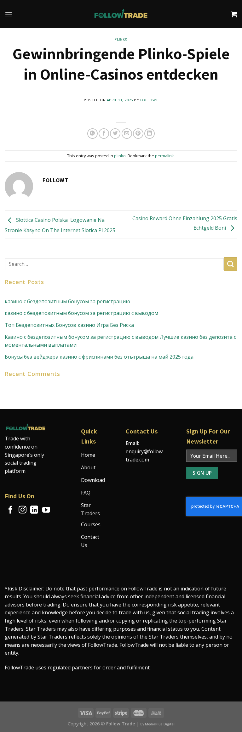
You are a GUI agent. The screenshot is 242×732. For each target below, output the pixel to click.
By (157, 724)
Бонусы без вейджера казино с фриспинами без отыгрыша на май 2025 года (99, 356)
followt (149, 100)
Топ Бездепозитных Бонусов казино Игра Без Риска (69, 324)
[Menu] (8, 14)
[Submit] (230, 264)
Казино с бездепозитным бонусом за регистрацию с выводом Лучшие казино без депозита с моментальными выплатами (120, 341)
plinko (120, 39)
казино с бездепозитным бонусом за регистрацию (67, 301)
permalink (164, 156)
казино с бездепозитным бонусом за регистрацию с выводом (81, 313)
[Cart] (234, 14)
